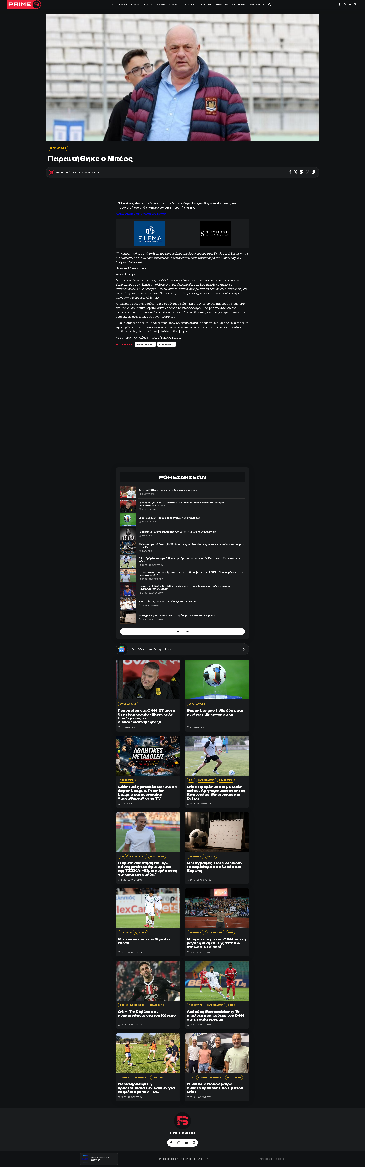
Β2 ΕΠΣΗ (173, 4)
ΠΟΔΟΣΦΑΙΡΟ (189, 4)
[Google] (355, 4)
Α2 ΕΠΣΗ (148, 4)
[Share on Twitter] (295, 172)
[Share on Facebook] (290, 172)
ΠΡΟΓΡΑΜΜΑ (238, 4)
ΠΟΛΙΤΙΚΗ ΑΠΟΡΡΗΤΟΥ (167, 1159)
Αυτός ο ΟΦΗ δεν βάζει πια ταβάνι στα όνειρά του (168, 490)
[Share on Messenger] (301, 172)
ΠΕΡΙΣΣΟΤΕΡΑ (182, 631)
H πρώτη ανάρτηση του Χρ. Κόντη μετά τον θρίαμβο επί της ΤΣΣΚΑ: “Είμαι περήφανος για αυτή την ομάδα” (191, 573)
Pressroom (62, 172)
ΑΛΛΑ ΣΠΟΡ (205, 4)
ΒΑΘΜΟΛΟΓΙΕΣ (256, 4)
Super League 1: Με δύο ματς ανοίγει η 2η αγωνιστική (169, 517)
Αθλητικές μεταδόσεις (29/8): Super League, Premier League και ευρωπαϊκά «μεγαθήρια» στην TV (192, 546)
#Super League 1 (145, 344)
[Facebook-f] (339, 4)
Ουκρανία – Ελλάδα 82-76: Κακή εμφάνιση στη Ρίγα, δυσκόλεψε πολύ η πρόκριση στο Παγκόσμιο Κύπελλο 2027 (187, 587)
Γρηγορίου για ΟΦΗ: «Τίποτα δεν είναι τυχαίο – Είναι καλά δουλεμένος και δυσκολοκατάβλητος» (182, 504)
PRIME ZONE (222, 4)
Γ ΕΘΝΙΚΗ (122, 4)
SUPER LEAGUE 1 (58, 148)
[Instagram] (344, 4)
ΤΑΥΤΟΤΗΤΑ (202, 1159)
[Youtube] (349, 4)
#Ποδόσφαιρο (166, 344)
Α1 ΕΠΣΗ (135, 4)
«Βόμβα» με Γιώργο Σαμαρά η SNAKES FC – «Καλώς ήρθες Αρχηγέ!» (177, 531)
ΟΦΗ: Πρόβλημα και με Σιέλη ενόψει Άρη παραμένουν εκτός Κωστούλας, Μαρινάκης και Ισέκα (189, 560)
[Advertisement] (182, 191)
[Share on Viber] (307, 172)
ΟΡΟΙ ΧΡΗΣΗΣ (187, 1159)
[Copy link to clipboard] (313, 172)
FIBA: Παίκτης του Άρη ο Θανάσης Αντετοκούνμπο (168, 601)
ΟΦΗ (111, 4)
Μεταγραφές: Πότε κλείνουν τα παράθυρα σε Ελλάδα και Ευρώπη (177, 615)
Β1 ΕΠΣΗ (160, 4)
